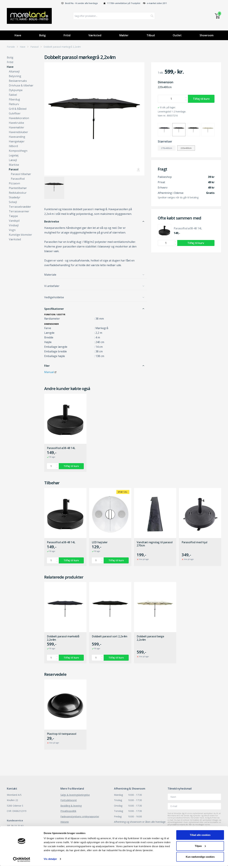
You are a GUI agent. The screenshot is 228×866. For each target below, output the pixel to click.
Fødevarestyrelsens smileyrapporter (79, 816)
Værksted (94, 35)
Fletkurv (14, 104)
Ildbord (13, 146)
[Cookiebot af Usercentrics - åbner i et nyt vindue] (21, 859)
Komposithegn (18, 151)
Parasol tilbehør (21, 174)
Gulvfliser (15, 113)
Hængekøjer (17, 141)
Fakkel (13, 95)
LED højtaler (99, 542)
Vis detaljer (50, 859)
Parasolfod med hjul (194, 542)
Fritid (67, 35)
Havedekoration (19, 118)
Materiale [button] (50, 274)
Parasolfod (18, 179)
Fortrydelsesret (68, 800)
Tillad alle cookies (200, 835)
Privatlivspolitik (68, 811)
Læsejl (13, 160)
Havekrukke (16, 123)
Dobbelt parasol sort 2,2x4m (109, 636)
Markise (14, 165)
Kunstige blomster (20, 234)
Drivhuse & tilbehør (21, 85)
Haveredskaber (18, 132)
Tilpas (198, 845)
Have (18, 35)
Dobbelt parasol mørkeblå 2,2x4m (63, 638)
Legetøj (13, 155)
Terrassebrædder (20, 207)
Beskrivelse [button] (51, 221)
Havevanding (17, 137)
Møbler (124, 35)
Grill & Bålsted (17, 109)
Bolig (42, 35)
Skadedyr (14, 197)
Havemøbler (16, 127)
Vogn (12, 230)
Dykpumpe (16, 90)
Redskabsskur (18, 193)
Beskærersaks (18, 81)
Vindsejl (14, 225)
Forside (11, 47)
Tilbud (151, 35)
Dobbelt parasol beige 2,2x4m (150, 638)
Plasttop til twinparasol (61, 734)
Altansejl (14, 71)
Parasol (34, 47)
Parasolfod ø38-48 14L (61, 448)
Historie (64, 821)
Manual (49, 372)
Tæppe (13, 216)
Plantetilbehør (18, 188)
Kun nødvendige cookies (200, 856)
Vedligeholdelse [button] (54, 297)
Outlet (177, 35)
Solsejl (13, 202)
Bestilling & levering (71, 805)
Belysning (15, 76)
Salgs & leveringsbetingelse (75, 794)
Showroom (206, 35)
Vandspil (14, 220)
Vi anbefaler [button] (51, 286)
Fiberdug (14, 99)
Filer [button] (47, 366)
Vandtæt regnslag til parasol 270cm (155, 544)
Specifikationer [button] (54, 309)
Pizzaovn (14, 183)
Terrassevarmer (19, 211)
